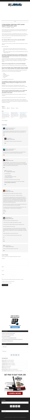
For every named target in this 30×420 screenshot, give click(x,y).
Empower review (4, 360)
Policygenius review (4, 364)
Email (3, 270)
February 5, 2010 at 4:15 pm (9, 191)
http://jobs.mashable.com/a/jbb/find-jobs (10, 182)
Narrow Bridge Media (21, 417)
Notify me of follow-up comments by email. (8, 281)
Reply (5, 143)
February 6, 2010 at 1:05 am (9, 160)
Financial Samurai (8, 217)
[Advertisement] (15, 13)
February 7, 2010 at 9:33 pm (11, 139)
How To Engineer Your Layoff (6, 370)
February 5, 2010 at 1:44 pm (9, 218)
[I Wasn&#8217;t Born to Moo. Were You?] (15, 115)
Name (3, 266)
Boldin (3, 366)
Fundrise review (4, 361)
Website (3, 274)
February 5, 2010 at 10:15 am (10, 246)
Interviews (6, 120)
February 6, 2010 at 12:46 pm (11, 171)
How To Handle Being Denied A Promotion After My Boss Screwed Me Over (12, 339)
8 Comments (12, 27)
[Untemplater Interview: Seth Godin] (6, 115)
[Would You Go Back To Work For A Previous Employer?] (24, 115)
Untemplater (14, 5)
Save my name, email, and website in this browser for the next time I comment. (12, 279)
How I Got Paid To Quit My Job (6, 336)
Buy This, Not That (4, 369)
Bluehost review (4, 367)
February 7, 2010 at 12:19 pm (10, 129)
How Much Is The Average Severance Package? (8, 333)
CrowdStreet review (4, 363)
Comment (3, 258)
